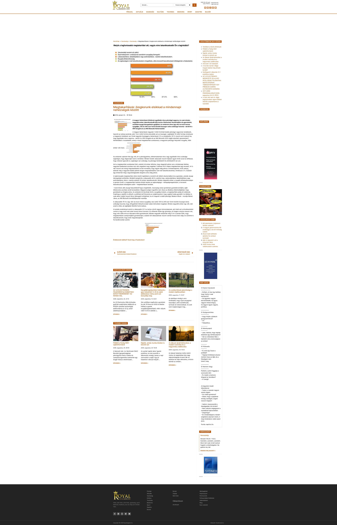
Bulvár (208, 12)
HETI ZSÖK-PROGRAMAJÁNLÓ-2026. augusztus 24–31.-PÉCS (211, 93)
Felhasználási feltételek (207, 498)
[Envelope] (215, 8)
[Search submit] (194, 5)
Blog (201, 503)
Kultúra (160, 12)
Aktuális (139, 12)
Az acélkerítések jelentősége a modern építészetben (180, 291)
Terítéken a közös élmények (212, 47)
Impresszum (203, 493)
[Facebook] (205, 8)
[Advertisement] (168, 27)
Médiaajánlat (203, 491)
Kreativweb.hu (220, 523)
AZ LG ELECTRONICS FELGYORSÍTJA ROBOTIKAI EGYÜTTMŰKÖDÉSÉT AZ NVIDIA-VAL (123, 293)
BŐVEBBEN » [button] (116, 314)
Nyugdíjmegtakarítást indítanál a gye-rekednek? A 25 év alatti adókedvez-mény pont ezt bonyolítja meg (153, 293)
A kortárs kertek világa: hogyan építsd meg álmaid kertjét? (211, 68)
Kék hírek (176, 496)
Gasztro (198, 12)
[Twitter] (213, 8)
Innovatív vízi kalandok (210, 63)
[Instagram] (210, 8)
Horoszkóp (204, 435)
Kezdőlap (116, 41)
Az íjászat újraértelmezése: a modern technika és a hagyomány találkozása (180, 345)
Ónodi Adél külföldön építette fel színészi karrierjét (210, 236)
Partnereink (203, 496)
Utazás (175, 493)
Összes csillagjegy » (207, 450)
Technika (170, 12)
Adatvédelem (204, 500)
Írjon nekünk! (204, 505)
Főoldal (129, 12)
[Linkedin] (208, 8)
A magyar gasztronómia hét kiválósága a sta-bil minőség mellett (212, 230)
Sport (189, 12)
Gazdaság (150, 12)
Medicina (180, 12)
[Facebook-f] (114, 513)
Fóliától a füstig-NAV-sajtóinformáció (121, 344)
